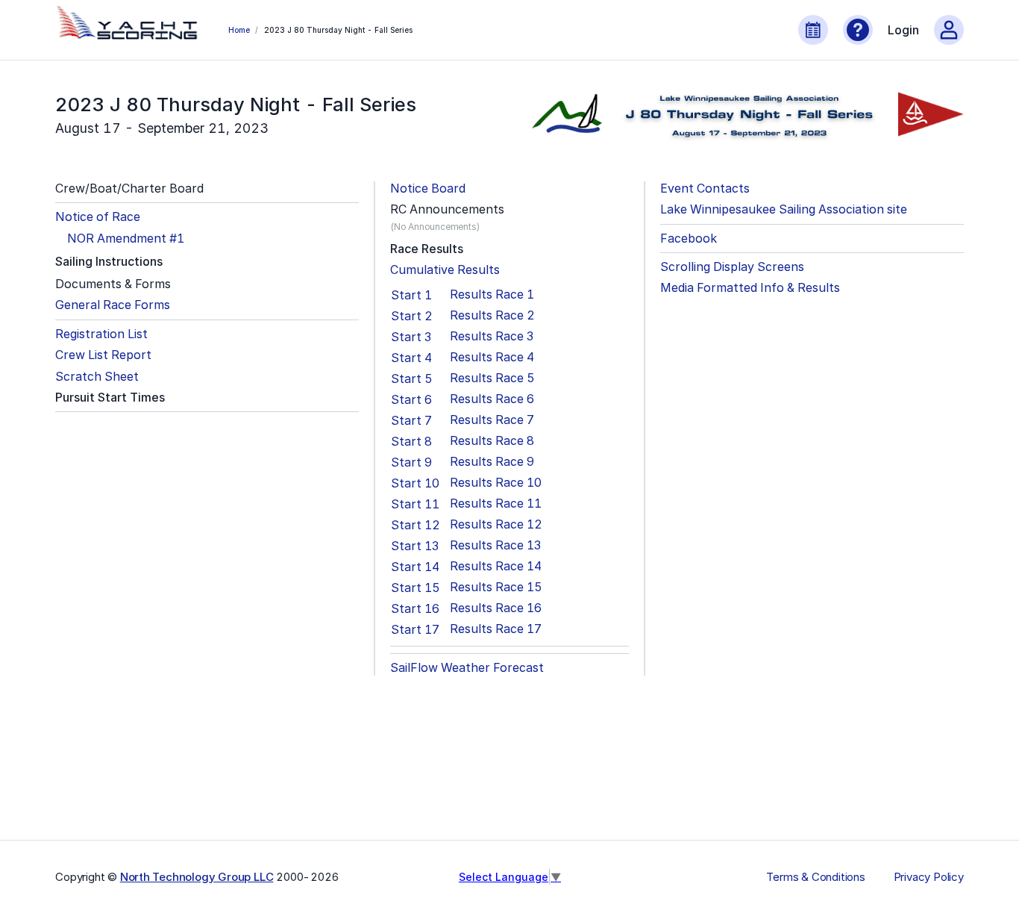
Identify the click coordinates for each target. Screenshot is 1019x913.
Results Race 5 (492, 378)
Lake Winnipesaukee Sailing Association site (783, 209)
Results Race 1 (492, 294)
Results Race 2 (492, 315)
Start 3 (411, 336)
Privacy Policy (929, 877)
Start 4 (411, 357)
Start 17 (415, 629)
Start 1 (411, 294)
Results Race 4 (492, 357)
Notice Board (427, 188)
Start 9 (411, 462)
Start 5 (412, 378)
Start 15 (415, 587)
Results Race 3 (491, 336)
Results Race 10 (496, 483)
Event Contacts (705, 188)
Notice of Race (97, 217)
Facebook (688, 238)
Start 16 (415, 608)
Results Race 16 (496, 608)
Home (238, 29)
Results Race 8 (492, 441)
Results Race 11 (496, 503)
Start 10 (415, 483)
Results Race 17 (496, 629)
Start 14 (415, 566)
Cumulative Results (445, 270)
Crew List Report (103, 355)
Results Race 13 (495, 545)
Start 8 (411, 441)
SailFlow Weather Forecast (467, 668)
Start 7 (411, 420)
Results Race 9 (492, 462)
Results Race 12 (496, 524)
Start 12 (415, 524)
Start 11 (415, 503)
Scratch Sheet (97, 377)
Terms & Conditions (815, 877)
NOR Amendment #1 (125, 238)
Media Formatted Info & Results (750, 288)
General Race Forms (112, 305)
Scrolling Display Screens (732, 267)
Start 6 (411, 399)
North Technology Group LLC (197, 877)
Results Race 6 (492, 399)
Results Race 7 (492, 420)
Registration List (101, 334)
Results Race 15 (496, 587)
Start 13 (415, 545)
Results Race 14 (496, 566)
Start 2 (412, 315)
